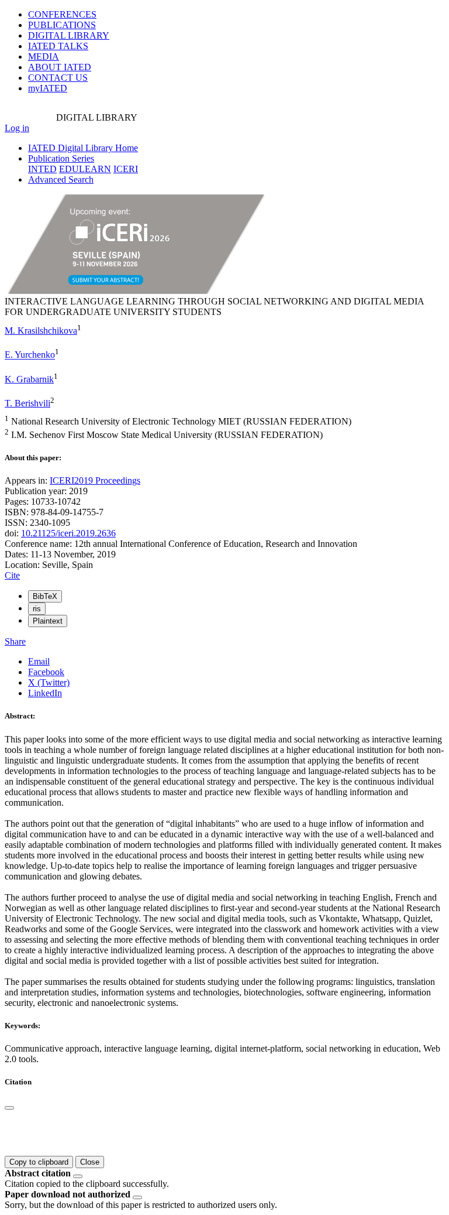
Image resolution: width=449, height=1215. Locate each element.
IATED (58, 46)
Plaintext (48, 621)
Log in (17, 128)
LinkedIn (45, 693)
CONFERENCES (62, 14)
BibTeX (45, 596)
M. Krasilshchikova (41, 331)
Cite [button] (12, 575)
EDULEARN (85, 169)
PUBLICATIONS (62, 25)
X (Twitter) (49, 682)
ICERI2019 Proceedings (95, 480)
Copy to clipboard (38, 1162)
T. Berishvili (27, 403)
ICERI (125, 169)
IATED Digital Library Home (83, 148)
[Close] (9, 1108)
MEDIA (43, 56)
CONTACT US (58, 78)
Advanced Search (61, 179)
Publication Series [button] (61, 158)
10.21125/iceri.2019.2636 (68, 533)
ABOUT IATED (59, 67)
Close (89, 1162)
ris (37, 608)
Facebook (46, 672)
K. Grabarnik (29, 379)
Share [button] (15, 641)
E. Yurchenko (30, 355)
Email (39, 661)
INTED (42, 169)
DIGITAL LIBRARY (68, 35)
